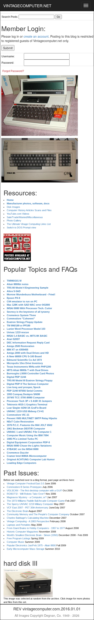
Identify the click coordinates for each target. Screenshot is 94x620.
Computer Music (15, 542)
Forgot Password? (13, 71)
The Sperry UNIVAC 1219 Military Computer (30, 504)
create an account (36, 36)
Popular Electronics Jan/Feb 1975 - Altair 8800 (31, 545)
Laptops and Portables (19, 525)
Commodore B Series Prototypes (24, 487)
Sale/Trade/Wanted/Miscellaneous (25, 217)
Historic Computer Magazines (22, 531)
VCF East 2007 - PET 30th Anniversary (27, 507)
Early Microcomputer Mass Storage (25, 549)
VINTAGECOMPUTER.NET (27, 5)
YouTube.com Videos (18, 213)
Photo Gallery (14, 220)
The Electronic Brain (17, 511)
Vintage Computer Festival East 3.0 (25, 483)
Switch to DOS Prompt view (21, 227)
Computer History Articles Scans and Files (29, 210)
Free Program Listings (18, 538)
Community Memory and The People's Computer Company (38, 514)
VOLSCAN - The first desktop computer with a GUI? (34, 490)
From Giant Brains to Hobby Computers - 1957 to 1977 (36, 528)
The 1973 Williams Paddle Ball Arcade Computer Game (36, 500)
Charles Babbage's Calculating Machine (28, 518)
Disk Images (13, 207)
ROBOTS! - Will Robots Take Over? (26, 493)
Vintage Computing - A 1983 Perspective (28, 521)
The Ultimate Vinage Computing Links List (29, 224)
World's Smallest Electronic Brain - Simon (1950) (32, 535)
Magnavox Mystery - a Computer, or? (27, 497)
